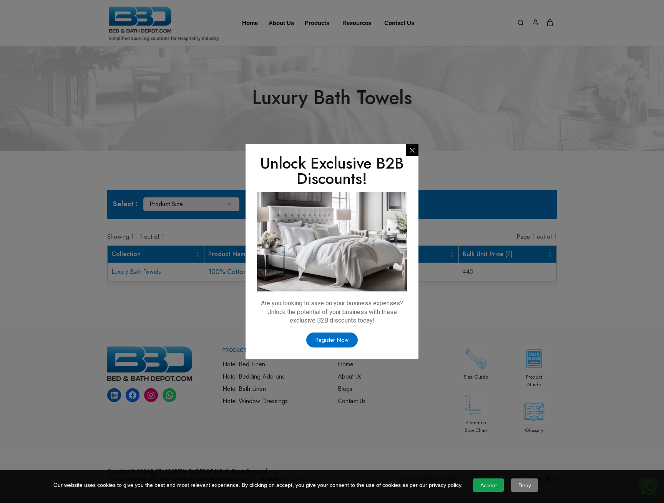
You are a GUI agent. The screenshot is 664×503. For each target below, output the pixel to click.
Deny (524, 485)
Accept (488, 485)
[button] (332, 340)
